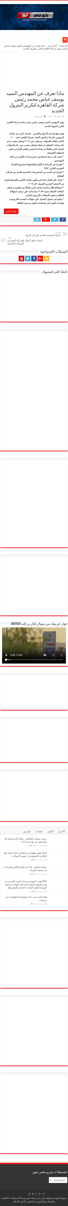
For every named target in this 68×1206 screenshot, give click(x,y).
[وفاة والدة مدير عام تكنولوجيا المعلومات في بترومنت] (57, 901)
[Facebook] (34, 258)
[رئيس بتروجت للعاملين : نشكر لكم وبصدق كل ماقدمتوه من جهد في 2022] (57, 843)
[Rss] (46, 258)
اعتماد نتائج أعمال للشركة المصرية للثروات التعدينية (24, 241)
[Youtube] (21, 258)
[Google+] (40, 258)
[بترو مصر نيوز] (34, 16)
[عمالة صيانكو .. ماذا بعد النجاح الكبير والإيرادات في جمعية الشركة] (57, 871)
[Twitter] (28, 258)
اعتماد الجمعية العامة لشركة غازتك (43, 234)
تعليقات (39, 831)
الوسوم (27, 831)
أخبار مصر (52, 45)
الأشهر (50, 831)
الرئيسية (64, 45)
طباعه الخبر (11, 211)
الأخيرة (61, 831)
